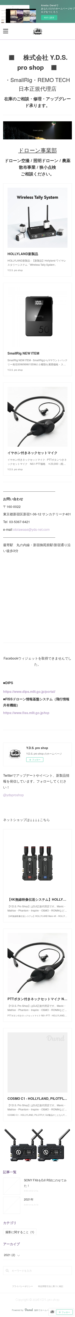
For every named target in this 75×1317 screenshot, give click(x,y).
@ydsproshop (13, 794)
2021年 (29, 1199)
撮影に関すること (19, 1232)
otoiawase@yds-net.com (31, 529)
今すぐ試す (49, 17)
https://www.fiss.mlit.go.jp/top (26, 712)
